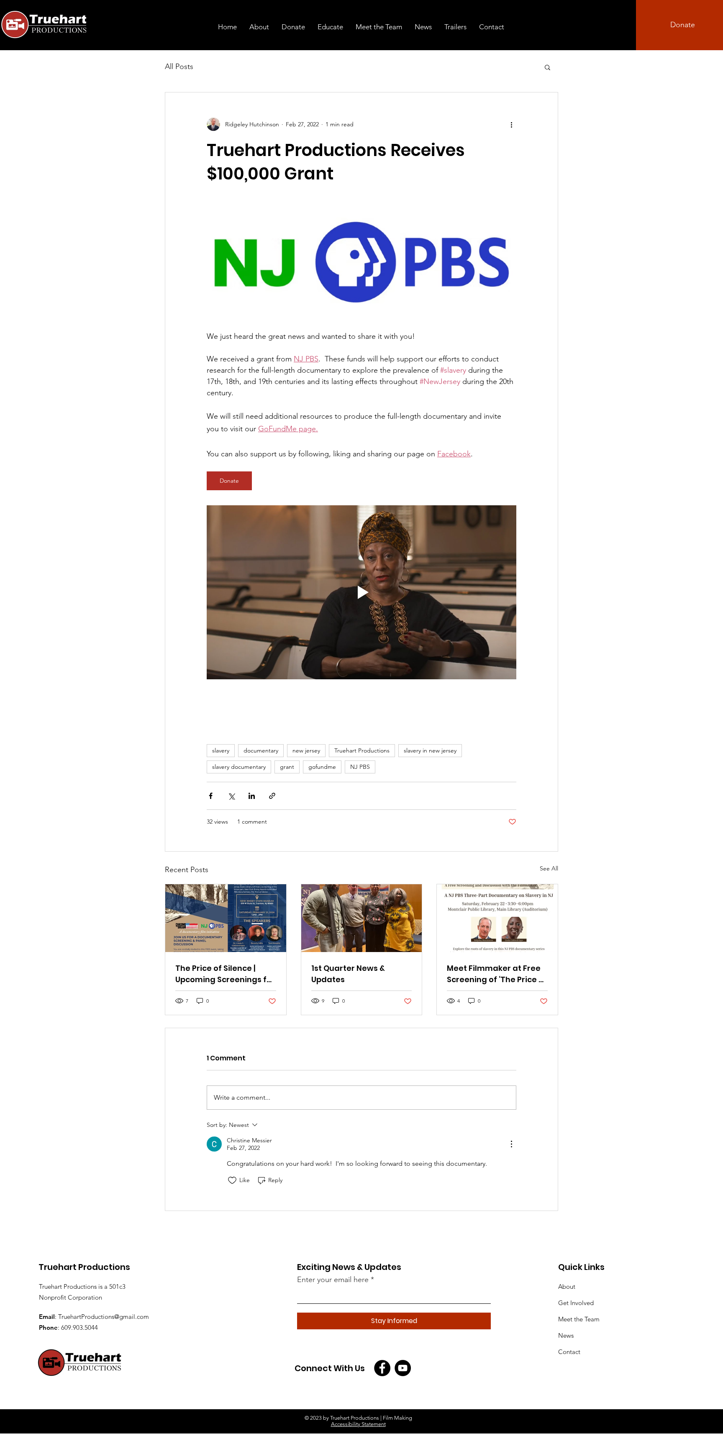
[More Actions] (511, 1144)
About (566, 1286)
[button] (547, 67)
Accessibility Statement (358, 1424)
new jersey (306, 750)
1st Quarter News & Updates (348, 974)
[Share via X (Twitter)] (231, 796)
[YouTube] (403, 1368)
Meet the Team (579, 1319)
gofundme (322, 766)
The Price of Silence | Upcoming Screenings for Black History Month (225, 974)
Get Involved (576, 1303)
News (566, 1335)
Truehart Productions (362, 750)
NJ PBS (360, 766)
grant (287, 766)
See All (549, 868)
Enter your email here (333, 1279)
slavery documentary (239, 766)
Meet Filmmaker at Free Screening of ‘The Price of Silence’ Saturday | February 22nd (497, 974)
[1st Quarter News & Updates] (361, 918)
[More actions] (511, 124)
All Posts (179, 66)
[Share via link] (272, 796)
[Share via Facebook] (211, 796)
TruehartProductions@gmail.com (103, 1317)
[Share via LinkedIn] (252, 796)
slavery (220, 750)
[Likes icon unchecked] (232, 1180)
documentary (261, 750)
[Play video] (361, 592)
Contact (569, 1352)
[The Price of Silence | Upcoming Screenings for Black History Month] (225, 918)
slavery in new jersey (430, 750)
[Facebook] (382, 1368)
